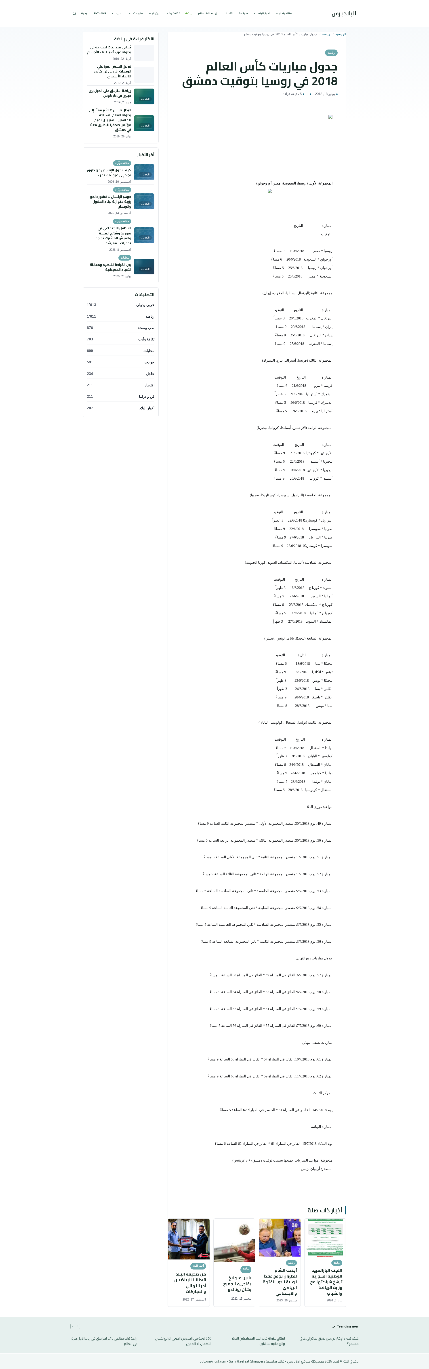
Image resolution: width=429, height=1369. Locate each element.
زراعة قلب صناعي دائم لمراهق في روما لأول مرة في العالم (104, 1341)
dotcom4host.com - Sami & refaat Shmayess (232, 1361)
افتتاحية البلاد (283, 13)
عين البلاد (154, 13)
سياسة (243, 13)
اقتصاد (229, 13)
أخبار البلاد (264, 13)
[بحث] (74, 13)
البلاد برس (344, 13)
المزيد (119, 13)
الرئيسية (340, 34)
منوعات (138, 13)
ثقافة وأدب (173, 13)
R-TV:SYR (100, 13)
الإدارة (84, 13)
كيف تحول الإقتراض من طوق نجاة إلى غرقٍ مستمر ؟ (329, 1341)
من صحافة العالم (208, 13)
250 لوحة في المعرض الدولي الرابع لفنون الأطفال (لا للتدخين (183, 1341)
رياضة (188, 13)
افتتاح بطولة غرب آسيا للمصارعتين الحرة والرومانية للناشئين (258, 1341)
